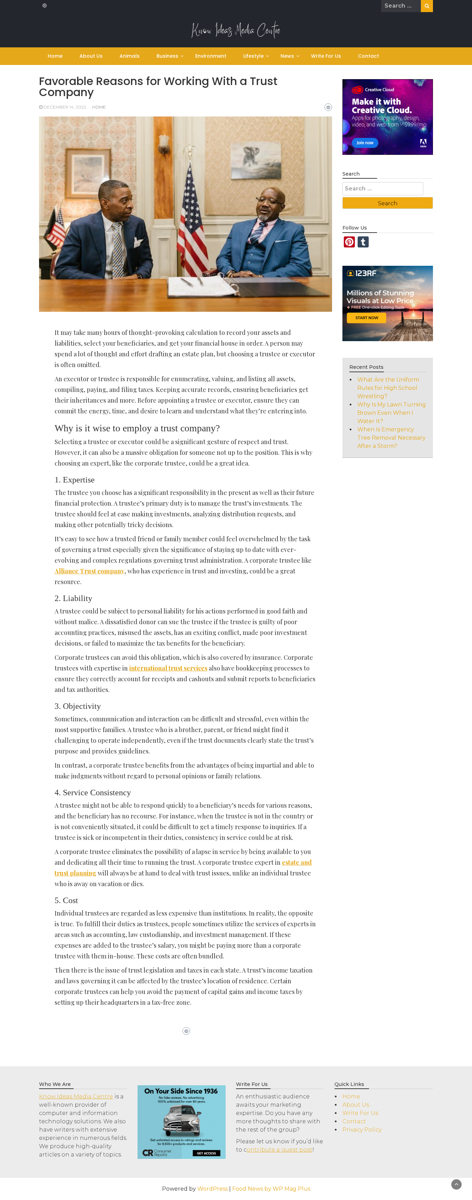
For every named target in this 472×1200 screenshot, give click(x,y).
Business (167, 56)
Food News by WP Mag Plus (271, 1188)
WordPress (212, 1188)
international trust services (168, 668)
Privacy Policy (361, 1129)
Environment (210, 56)
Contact (368, 56)
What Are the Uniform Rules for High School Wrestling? (388, 388)
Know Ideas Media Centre (76, 1096)
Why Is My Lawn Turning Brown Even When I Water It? (391, 412)
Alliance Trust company (89, 571)
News (287, 56)
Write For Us (326, 56)
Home (55, 56)
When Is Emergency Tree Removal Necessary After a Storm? (391, 437)
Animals (130, 56)
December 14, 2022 (65, 107)
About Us (91, 56)
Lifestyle (253, 56)
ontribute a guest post (279, 1149)
